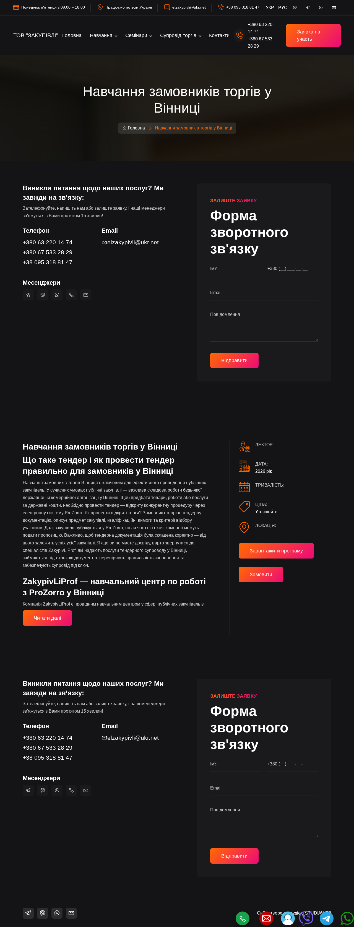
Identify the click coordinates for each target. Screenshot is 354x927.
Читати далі (47, 618)
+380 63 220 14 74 (47, 242)
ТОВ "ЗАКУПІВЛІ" (35, 35)
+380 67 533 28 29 (47, 252)
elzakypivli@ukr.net (189, 7)
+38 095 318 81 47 (242, 7)
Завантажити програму (276, 551)
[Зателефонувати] (242, 918)
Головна (72, 35)
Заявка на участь (308, 35)
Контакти (219, 35)
